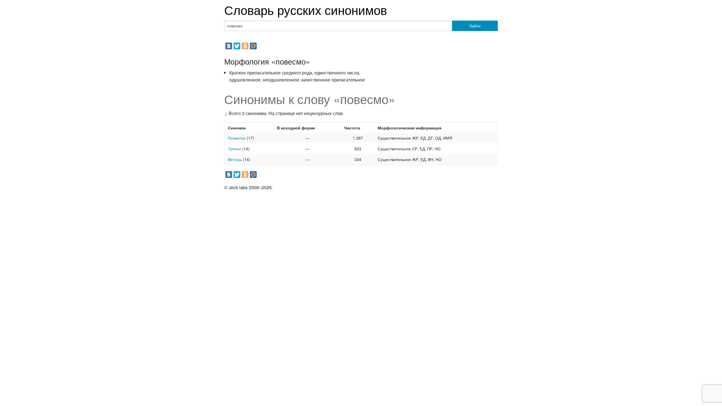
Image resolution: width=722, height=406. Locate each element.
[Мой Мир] (253, 46)
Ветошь (235, 159)
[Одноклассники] (245, 46)
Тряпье (234, 148)
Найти (475, 25)
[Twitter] (237, 46)
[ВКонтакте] (228, 46)
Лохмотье (237, 138)
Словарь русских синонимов (305, 9)
